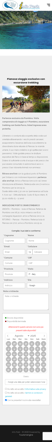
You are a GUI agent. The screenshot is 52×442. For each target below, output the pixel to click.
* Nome (30, 235)
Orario (26, 376)
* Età (29, 280)
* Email (6, 246)
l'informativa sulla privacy (35, 389)
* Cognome (8, 235)
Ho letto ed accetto (26, 389)
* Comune (7, 258)
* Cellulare (32, 246)
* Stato (30, 269)
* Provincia (8, 269)
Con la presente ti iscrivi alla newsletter (24, 400)
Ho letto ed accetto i (24, 394)
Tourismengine (26, 435)
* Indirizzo (8, 280)
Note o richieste (11, 291)
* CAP (29, 258)
